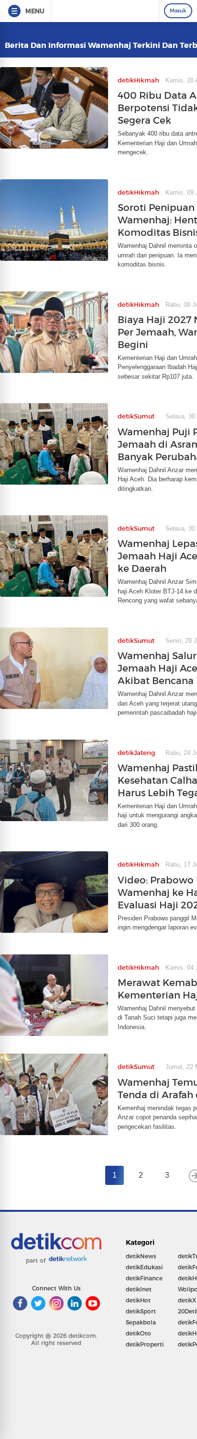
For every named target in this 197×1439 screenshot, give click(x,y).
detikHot (138, 1300)
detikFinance (144, 1278)
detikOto (138, 1333)
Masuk (178, 10)
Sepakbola (141, 1322)
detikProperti (145, 1344)
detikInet (139, 1289)
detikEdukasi (144, 1267)
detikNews (141, 1256)
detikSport (141, 1311)
